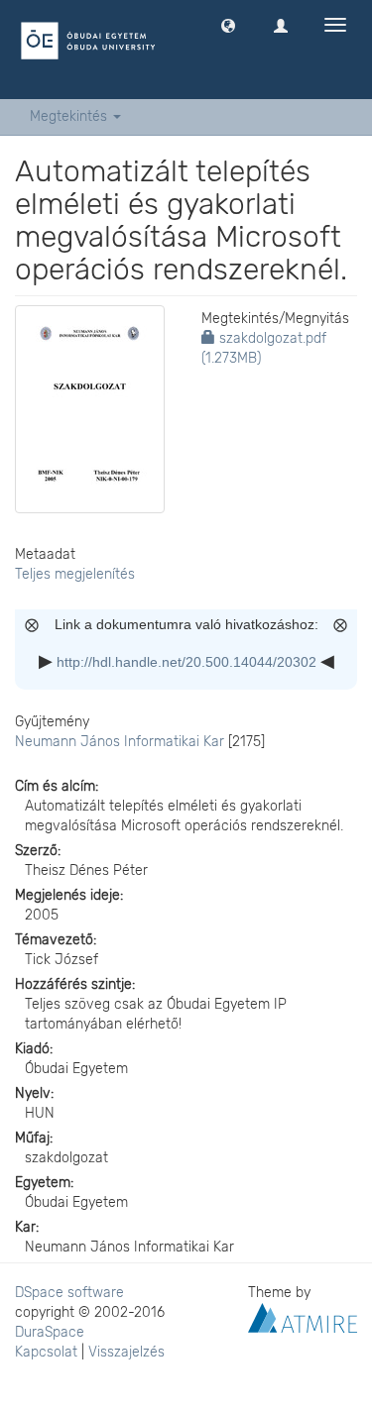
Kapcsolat (46, 1352)
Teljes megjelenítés (75, 574)
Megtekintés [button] (70, 116)
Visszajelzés (126, 1352)
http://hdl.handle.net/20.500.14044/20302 (186, 662)
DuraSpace (49, 1332)
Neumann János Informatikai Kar (119, 741)
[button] (228, 25)
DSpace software (69, 1292)
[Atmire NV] (302, 1317)
